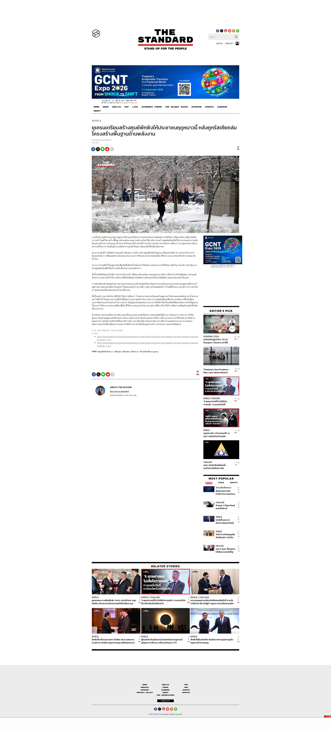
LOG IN (219, 43)
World (96, 121)
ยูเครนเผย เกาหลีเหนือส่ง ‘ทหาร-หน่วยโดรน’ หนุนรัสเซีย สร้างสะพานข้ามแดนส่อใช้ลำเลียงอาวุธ (114, 602)
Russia (118, 351)
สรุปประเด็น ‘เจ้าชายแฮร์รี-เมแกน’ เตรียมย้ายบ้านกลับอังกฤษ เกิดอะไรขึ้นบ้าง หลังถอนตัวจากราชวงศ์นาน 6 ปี (216, 435)
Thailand (215, 398)
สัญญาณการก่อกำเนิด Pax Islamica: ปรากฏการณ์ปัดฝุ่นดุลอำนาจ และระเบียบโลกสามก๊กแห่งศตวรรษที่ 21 (225, 492)
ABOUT (97, 111)
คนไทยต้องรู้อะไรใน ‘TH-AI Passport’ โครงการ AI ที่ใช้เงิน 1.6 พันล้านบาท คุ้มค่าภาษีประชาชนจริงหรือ (216, 341)
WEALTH (116, 107)
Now (186, 687)
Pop (186, 684)
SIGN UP (229, 43)
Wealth (165, 684)
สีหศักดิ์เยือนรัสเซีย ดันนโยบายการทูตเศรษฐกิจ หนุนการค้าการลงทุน (211, 641)
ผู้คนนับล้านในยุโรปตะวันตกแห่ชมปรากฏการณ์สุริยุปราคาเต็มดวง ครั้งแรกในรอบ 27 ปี (161, 641)
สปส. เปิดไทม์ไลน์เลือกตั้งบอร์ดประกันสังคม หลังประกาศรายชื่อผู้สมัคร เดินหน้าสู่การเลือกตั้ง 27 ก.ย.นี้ (215, 466)
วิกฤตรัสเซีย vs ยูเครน (149, 351)
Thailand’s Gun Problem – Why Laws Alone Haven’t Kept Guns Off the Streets (216, 371)
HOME (96, 107)
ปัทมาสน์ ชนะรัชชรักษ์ (103, 140)
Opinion (145, 690)
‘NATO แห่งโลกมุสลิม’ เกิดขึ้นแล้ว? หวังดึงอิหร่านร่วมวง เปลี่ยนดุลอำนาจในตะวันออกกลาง (225, 536)
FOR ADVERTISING (165, 695)
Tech (216, 336)
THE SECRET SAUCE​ (176, 107)
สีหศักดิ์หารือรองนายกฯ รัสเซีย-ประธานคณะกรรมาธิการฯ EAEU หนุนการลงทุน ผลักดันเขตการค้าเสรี (113, 641)
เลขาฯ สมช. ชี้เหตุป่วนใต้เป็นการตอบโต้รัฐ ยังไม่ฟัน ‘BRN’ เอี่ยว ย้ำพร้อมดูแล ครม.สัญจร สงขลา (225, 550)
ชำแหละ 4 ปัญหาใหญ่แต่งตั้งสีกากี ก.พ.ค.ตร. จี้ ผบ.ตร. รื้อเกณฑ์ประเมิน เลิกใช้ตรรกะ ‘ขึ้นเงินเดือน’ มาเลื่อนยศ (226, 507)
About (165, 692)
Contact (186, 692)
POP (126, 107)
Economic (208, 336)
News (144, 684)
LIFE (135, 107)
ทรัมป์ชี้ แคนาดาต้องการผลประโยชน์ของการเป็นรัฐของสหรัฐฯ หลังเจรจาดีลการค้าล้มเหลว (225, 521)
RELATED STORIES (165, 566)
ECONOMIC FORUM (151, 107)
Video (165, 687)
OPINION (196, 107)
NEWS (106, 107)
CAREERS (222, 107)
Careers (165, 690)
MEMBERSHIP (165, 701)
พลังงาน (135, 351)
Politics (220, 546)
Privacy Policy (145, 692)
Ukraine (126, 351)
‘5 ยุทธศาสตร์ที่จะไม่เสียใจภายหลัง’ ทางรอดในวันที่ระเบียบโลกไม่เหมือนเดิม (215, 403)
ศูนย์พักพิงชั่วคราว (106, 351)
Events (186, 690)
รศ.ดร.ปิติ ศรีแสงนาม (223, 487)
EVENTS (209, 107)
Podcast (145, 687)
